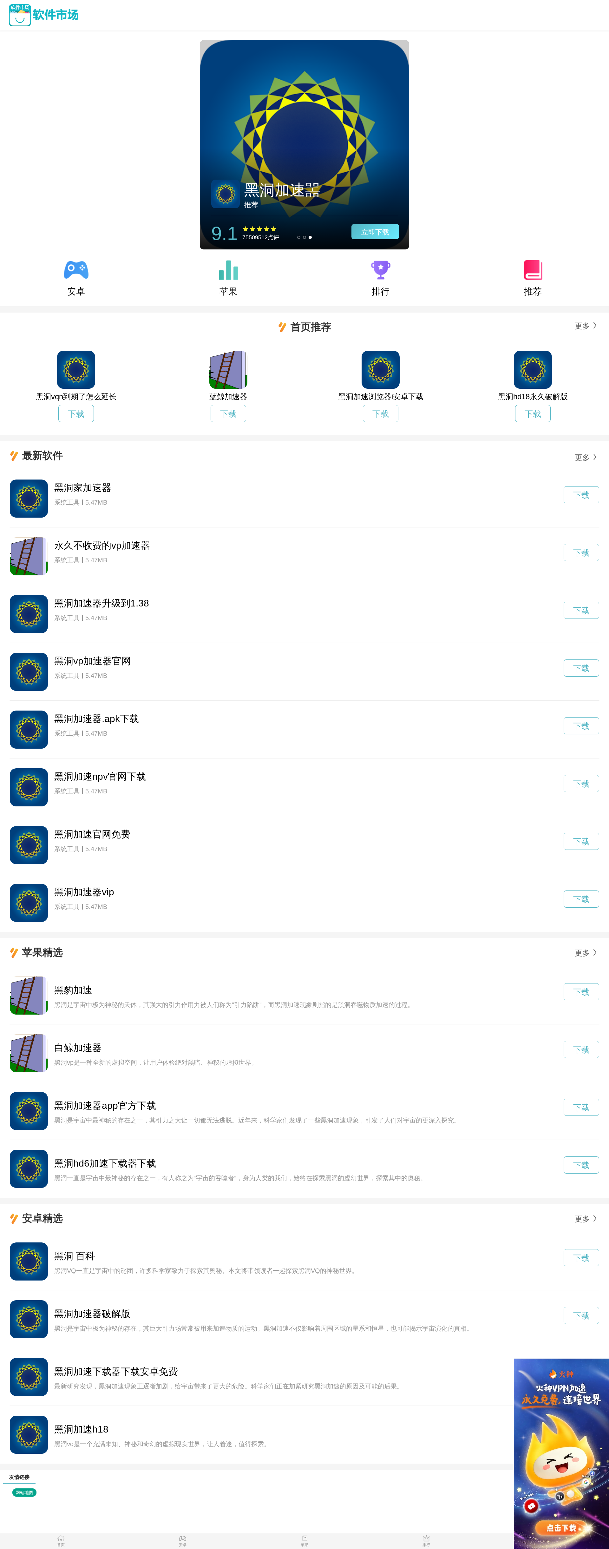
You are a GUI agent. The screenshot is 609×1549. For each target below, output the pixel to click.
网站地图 (24, 1492)
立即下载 (375, 232)
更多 (582, 325)
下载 (76, 414)
